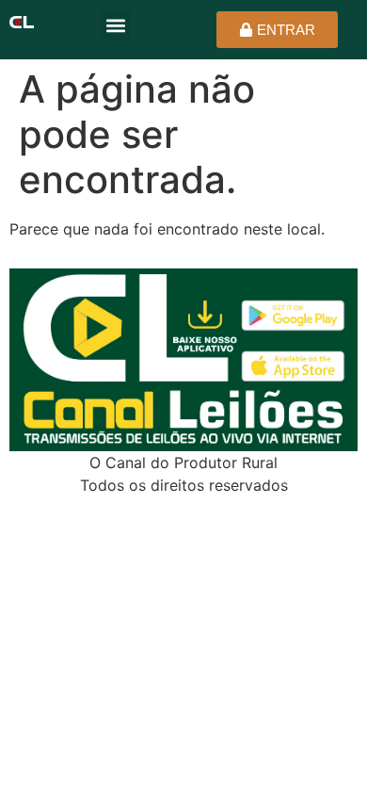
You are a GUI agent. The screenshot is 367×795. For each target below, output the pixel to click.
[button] (115, 25)
